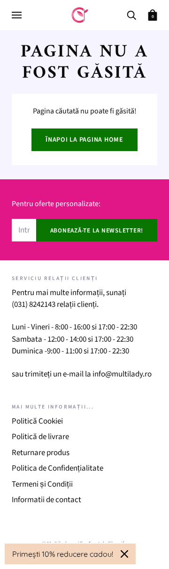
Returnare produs (40, 452)
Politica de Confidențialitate (57, 468)
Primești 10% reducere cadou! (62, 554)
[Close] (124, 554)
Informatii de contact (46, 499)
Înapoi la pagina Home (84, 139)
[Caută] (131, 14)
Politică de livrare (40, 436)
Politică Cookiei (37, 421)
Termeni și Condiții (42, 484)
